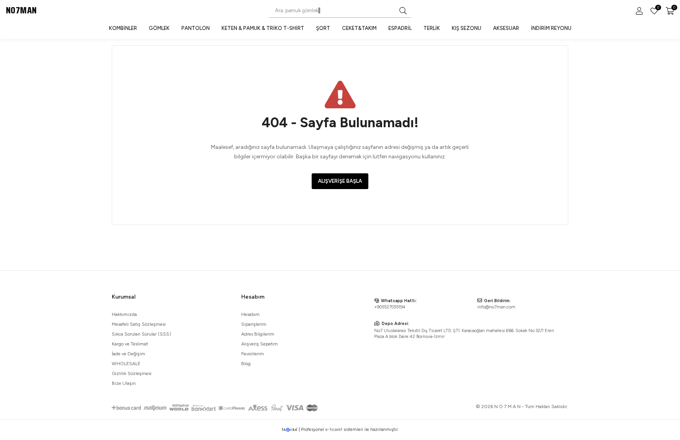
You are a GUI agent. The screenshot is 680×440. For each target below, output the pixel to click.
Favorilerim (657, 8)
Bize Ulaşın (124, 383)
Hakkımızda (124, 314)
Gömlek (159, 28)
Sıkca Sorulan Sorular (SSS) (141, 334)
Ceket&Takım (359, 28)
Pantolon (195, 28)
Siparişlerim (253, 324)
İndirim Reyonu (551, 28)
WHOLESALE (126, 363)
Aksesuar (506, 28)
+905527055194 (389, 307)
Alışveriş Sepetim (259, 344)
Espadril (400, 28)
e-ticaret (333, 429)
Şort (323, 28)
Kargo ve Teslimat (130, 344)
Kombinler (123, 28)
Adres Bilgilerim (257, 334)
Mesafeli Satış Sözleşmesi (139, 324)
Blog (246, 363)
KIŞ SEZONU (466, 28)
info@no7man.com (496, 307)
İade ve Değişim (128, 353)
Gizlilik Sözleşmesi (132, 373)
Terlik (431, 28)
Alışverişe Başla (340, 181)
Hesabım (250, 314)
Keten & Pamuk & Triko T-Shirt (263, 28)
